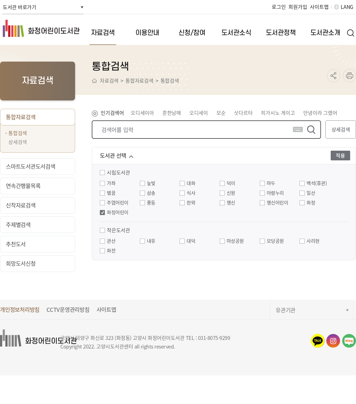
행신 (231, 203)
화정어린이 (117, 212)
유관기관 (285, 310)
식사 (191, 193)
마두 (271, 183)
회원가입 (297, 6)
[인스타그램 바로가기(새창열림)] (333, 341)
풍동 (151, 203)
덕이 (231, 183)
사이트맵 (319, 6)
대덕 (191, 241)
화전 (111, 251)
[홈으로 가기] (94, 81)
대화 (191, 183)
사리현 (313, 241)
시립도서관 (118, 172)
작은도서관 (118, 230)
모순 (221, 112)
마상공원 (235, 241)
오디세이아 (142, 112)
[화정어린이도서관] (42, 28)
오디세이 (198, 112)
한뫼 (191, 203)
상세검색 (341, 129)
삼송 (151, 193)
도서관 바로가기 (19, 7)
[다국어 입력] (298, 130)
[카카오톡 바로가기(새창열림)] (318, 341)
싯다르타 (243, 112)
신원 (231, 193)
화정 (310, 203)
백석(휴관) (316, 183)
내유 (151, 241)
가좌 (111, 183)
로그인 (279, 6)
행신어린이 (277, 203)
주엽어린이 (117, 203)
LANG (347, 6)
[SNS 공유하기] (333, 75)
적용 (340, 155)
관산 (111, 241)
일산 (310, 193)
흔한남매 (171, 112)
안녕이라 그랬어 (320, 112)
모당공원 (275, 241)
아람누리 (275, 193)
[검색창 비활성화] (350, 32)
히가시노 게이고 (278, 112)
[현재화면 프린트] (349, 75)
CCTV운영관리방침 (68, 309)
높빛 (151, 183)
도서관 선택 (113, 156)
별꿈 (111, 193)
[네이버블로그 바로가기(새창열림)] (349, 341)
